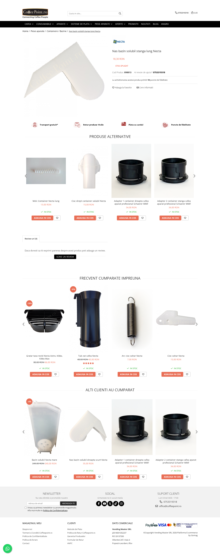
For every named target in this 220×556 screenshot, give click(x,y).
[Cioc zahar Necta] (175, 319)
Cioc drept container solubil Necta (89, 201)
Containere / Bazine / (57, 31)
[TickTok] (115, 503)
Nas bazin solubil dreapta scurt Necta (88, 459)
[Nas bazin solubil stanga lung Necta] (65, 76)
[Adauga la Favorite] (57, 218)
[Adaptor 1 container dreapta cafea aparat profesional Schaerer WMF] (131, 171)
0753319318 (170, 501)
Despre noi (27, 529)
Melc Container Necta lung (46, 201)
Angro (165, 23)
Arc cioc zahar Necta (132, 355)
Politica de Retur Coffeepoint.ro (81, 532)
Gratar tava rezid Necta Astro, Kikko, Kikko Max (44, 357)
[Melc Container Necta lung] (46, 171)
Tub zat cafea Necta (88, 355)
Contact (25, 543)
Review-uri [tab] (31, 238)
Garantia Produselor (76, 536)
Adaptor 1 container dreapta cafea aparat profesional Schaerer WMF (131, 202)
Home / (26, 31)
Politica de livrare (30, 539)
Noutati (145, 23)
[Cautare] (120, 13)
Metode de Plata (74, 529)
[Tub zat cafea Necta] (88, 319)
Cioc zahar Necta (175, 355)
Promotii (133, 23)
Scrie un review (65, 256)
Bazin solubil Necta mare (44, 459)
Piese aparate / (38, 31)
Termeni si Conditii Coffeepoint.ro (37, 532)
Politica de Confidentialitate (55, 510)
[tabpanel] (65, 76)
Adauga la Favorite (123, 87)
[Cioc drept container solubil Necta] (89, 171)
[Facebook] (98, 503)
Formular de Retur (75, 539)
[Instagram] (121, 503)
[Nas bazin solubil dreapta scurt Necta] (88, 427)
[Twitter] (110, 503)
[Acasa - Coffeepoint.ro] (37, 13)
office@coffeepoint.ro (170, 506)
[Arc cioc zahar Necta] (132, 319)
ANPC (69, 543)
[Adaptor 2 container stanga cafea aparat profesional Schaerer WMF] (174, 171)
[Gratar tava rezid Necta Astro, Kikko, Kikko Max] (44, 319)
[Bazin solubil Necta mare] (44, 427)
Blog (155, 23)
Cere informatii (146, 87)
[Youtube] (104, 503)
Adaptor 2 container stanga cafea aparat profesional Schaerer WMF (174, 202)
